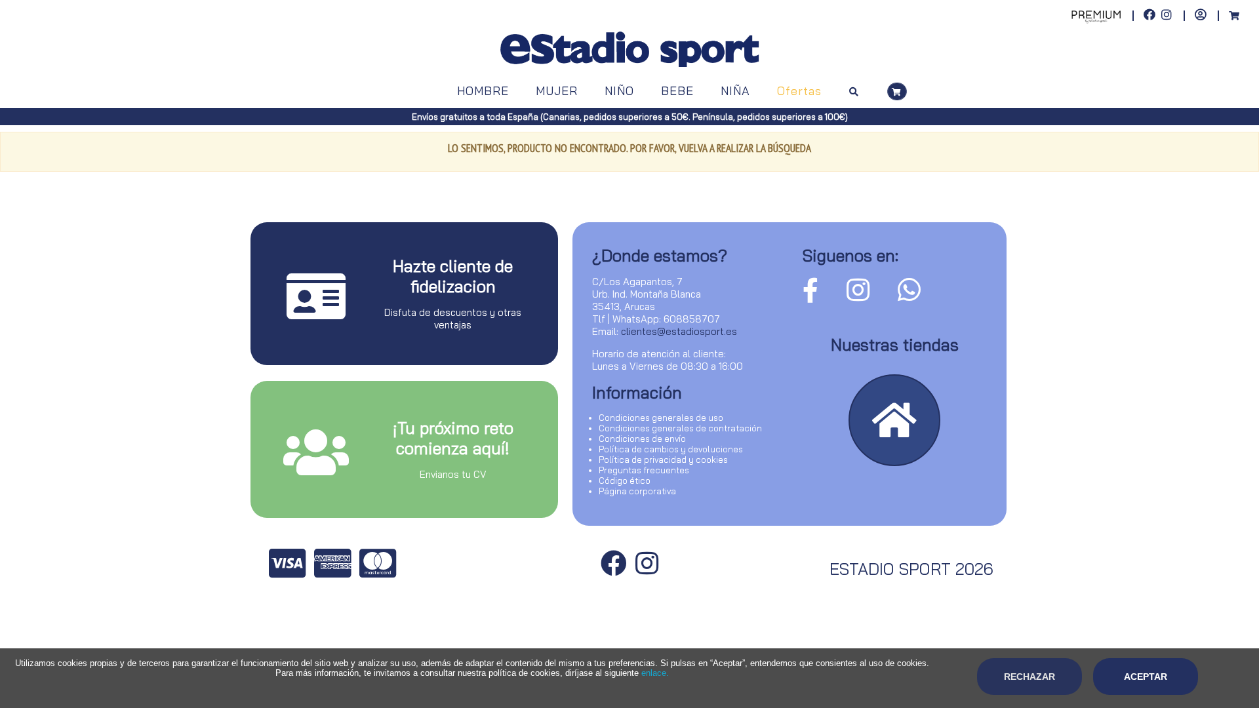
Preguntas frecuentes (644, 470)
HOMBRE (483, 90)
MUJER (557, 90)
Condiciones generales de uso (661, 417)
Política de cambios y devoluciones (671, 449)
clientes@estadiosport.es (679, 331)
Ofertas (799, 90)
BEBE (677, 90)
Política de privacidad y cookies (663, 459)
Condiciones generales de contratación (680, 428)
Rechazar (1029, 676)
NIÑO (619, 90)
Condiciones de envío (642, 438)
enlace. (655, 673)
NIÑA (735, 90)
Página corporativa (637, 491)
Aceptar (1145, 676)
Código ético (624, 480)
